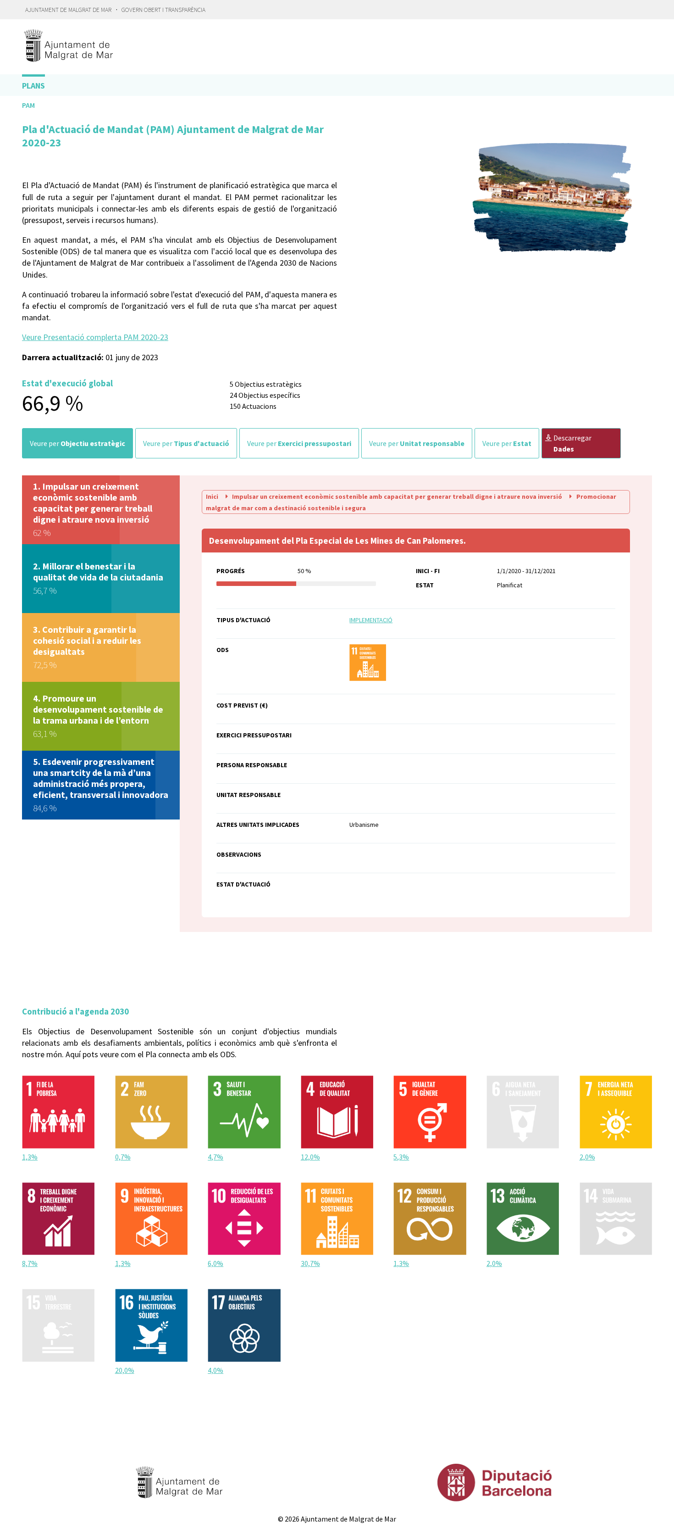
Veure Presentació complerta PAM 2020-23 (95, 337)
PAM (28, 105)
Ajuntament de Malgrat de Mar (68, 10)
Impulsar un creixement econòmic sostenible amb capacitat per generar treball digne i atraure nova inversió (397, 496)
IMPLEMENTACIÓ (370, 620)
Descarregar (572, 443)
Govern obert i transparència (163, 10)
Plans (33, 85)
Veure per (77, 443)
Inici (213, 496)
